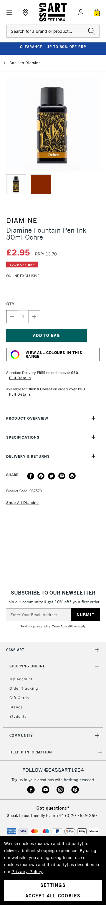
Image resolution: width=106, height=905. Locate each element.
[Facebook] (30, 476)
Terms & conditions (64, 626)
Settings (53, 885)
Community (21, 735)
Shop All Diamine (22, 502)
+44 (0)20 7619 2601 (78, 815)
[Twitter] (51, 476)
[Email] (61, 476)
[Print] (72, 476)
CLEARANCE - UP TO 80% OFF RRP (53, 47)
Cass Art (15, 650)
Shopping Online (27, 666)
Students (17, 716)
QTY (10, 303)
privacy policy (41, 626)
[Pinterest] (40, 476)
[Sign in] (81, 12)
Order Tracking (23, 688)
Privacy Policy (27, 871)
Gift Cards (19, 698)
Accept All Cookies (53, 896)
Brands (16, 707)
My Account (20, 679)
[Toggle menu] (9, 12)
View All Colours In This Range (54, 354)
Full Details (20, 378)
